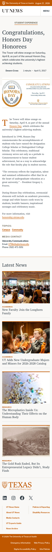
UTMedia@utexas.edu (18, 244)
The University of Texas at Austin (23, 536)
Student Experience (26, 22)
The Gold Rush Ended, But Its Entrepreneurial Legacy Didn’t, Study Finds (26, 467)
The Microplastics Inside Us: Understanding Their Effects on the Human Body (24, 413)
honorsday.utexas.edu (13, 217)
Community (17, 229)
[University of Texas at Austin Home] (18, 3)
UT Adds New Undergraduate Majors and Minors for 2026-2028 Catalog (25, 361)
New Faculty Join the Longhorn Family (22, 311)
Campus (6, 229)
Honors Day (16, 126)
